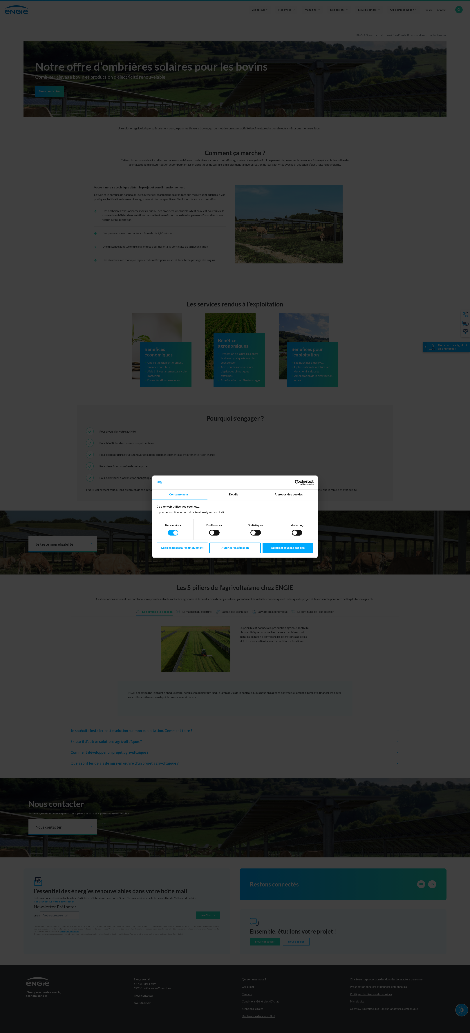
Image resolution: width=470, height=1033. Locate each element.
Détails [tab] (233, 494)
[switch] (214, 533)
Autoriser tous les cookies (288, 547)
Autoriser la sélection (235, 547)
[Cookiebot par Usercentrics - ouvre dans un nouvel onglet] (297, 482)
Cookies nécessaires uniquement (182, 547)
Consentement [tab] (178, 494)
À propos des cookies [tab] (289, 494)
